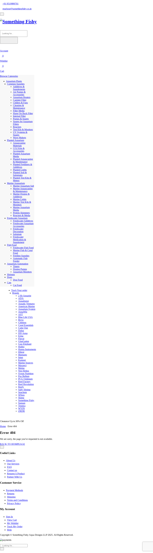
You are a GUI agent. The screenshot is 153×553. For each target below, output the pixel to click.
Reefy (21, 387)
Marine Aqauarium (16, 183)
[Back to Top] (2, 447)
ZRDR (21, 411)
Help (9, 530)
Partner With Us (14, 477)
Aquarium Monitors (22, 272)
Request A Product (16, 473)
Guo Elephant (24, 344)
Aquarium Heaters (21, 97)
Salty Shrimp (24, 389)
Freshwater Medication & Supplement (19, 240)
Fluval (21, 338)
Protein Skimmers (21, 212)
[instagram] (4, 551)
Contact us (12, 470)
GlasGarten (23, 341)
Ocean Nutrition (25, 373)
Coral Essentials (25, 325)
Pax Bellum (23, 376)
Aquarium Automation (17, 263)
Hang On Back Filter (23, 113)
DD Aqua (22, 333)
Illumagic (22, 354)
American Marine (26, 306)
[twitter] (3, 551)
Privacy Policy (14, 503)
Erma (20, 336)
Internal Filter (19, 116)
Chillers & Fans (20, 102)
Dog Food (18, 280)
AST (20, 314)
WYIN (21, 408)
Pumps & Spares (21, 119)
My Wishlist (12, 523)
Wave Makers (19, 137)
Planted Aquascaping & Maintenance (23, 160)
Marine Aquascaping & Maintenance (23, 190)
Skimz (21, 397)
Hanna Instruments (27, 349)
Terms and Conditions (17, 500)
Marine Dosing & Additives (21, 195)
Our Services (13, 463)
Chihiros (22, 322)
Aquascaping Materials (19, 144)
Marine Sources (25, 363)
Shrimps (11, 274)
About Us (10, 460)
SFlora (21, 395)
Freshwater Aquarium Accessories (23, 224)
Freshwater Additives (23, 221)
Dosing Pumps (20, 269)
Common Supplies (16, 84)
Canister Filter (19, 100)
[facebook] (1, 551)
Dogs (9, 277)
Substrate (17, 234)
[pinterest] (6, 551)
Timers (16, 266)
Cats (9, 282)
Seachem (22, 392)
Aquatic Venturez (26, 303)
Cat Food (17, 285)
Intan (20, 357)
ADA (21, 298)
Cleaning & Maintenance (19, 106)
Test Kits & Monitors (23, 129)
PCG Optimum (25, 379)
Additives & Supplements (19, 88)
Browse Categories (9, 76)
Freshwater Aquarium (17, 218)
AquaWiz (22, 312)
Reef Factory (24, 381)
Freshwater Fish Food (23, 247)
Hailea (21, 346)
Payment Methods (14, 490)
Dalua (21, 330)
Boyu (20, 320)
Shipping (11, 497)
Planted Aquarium (15, 140)
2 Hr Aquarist (24, 295)
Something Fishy (26, 400)
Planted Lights (20, 170)
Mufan (21, 368)
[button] (1, 29)
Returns (10, 493)
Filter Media (19, 110)
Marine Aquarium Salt (23, 186)
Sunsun (21, 403)
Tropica (21, 405)
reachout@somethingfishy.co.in (17, 8)
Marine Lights (19, 199)
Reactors (17, 127)
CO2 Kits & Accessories (19, 149)
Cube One (23, 328)
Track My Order (14, 526)
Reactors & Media (21, 215)
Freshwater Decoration (18, 230)
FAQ (9, 467)
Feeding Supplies (21, 255)
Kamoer (22, 360)
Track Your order (19, 290)
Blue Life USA (25, 317)
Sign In (9, 516)
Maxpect (22, 365)
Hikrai (21, 352)
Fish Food (12, 245)
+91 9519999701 (11, 3)
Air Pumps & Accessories (19, 93)
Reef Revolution (26, 384)
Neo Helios (23, 371)
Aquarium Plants (14, 81)
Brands (15, 293)
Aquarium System (26, 309)
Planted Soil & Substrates (20, 173)
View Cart (12, 520)
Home (3, 426)
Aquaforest (23, 301)
